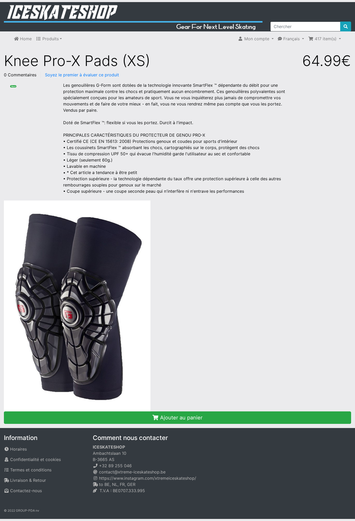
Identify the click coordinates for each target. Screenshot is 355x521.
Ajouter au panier (180, 418)
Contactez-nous (26, 490)
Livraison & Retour (28, 480)
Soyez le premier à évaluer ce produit (82, 74)
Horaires (18, 449)
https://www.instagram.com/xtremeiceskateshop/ (147, 478)
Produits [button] (50, 38)
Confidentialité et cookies (35, 459)
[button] (256, 39)
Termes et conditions (30, 469)
